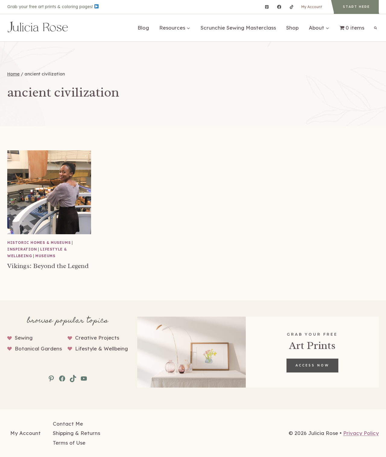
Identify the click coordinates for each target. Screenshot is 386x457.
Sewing (24, 337)
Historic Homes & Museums (39, 242)
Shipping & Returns (76, 433)
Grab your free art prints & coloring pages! (50, 6)
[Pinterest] (267, 7)
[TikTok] (291, 7)
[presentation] (49, 192)
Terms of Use (69, 442)
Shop (292, 27)
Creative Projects (97, 337)
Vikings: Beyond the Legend (48, 266)
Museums (45, 256)
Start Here (356, 7)
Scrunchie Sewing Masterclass (238, 27)
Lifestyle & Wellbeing (101, 348)
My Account (311, 7)
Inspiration (22, 249)
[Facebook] (279, 7)
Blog (143, 27)
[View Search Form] (375, 28)
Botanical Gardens (38, 348)
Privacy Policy (361, 433)
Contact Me (68, 423)
